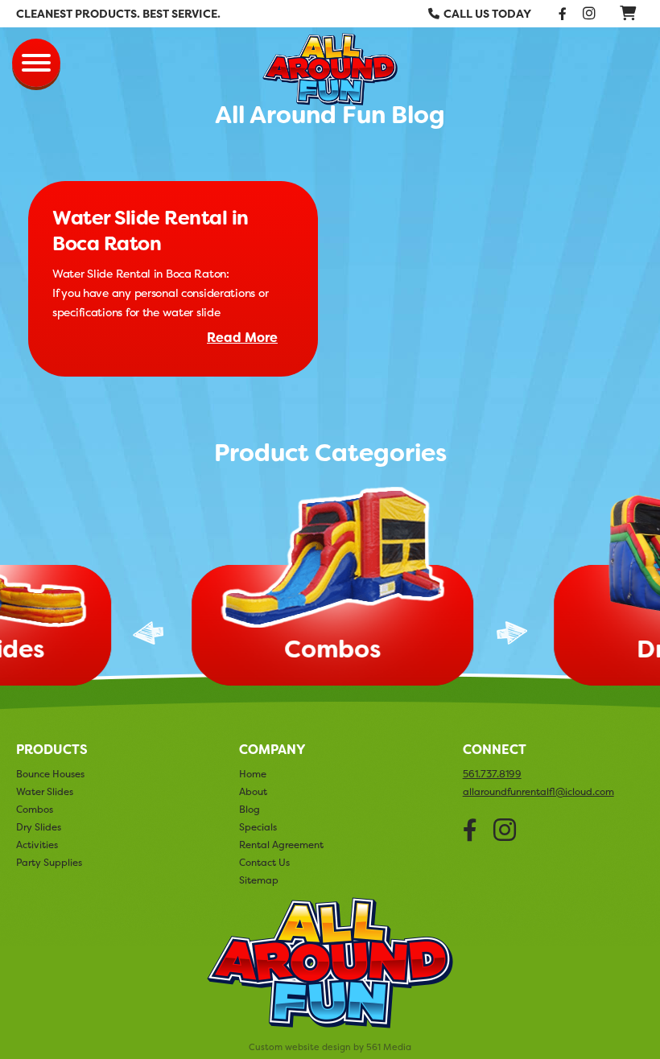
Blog (249, 809)
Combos (34, 809)
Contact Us (264, 862)
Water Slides (44, 791)
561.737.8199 (492, 774)
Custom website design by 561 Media (330, 1047)
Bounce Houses (50, 774)
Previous (148, 633)
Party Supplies (49, 862)
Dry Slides (38, 827)
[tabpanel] (330, 589)
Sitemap (258, 880)
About (253, 791)
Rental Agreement (281, 844)
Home (252, 774)
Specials (258, 827)
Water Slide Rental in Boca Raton (150, 231)
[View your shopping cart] (628, 12)
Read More (242, 337)
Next (512, 633)
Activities (37, 844)
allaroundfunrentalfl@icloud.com (538, 792)
